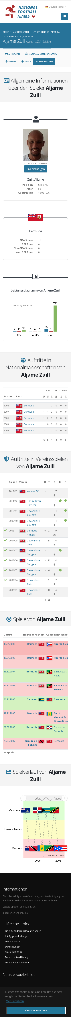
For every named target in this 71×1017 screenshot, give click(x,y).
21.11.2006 (9, 699)
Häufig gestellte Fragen (16, 936)
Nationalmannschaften (42, 54)
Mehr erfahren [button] (15, 1001)
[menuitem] (43, 798)
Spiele (27, 61)
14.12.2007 (9, 685)
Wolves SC (33, 491)
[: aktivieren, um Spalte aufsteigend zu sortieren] (5, 482)
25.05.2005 (9, 740)
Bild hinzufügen (35, 169)
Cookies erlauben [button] (36, 1010)
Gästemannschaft (57, 634)
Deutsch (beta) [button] (56, 6)
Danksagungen (12, 946)
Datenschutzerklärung (16, 957)
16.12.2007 (9, 671)
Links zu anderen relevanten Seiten (23, 930)
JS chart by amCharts (22, 305)
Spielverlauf (45, 61)
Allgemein (14, 54)
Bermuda (29, 405)
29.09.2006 (9, 727)
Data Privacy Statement (17, 962)
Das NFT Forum (13, 941)
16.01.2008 (9, 657)
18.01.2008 (9, 643)
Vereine (12, 61)
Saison (8, 396)
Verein (23, 482)
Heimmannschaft (33, 634)
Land (19, 396)
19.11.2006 (9, 713)
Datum (8, 634)
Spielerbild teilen (14, 951)
